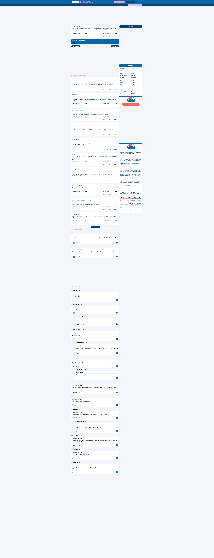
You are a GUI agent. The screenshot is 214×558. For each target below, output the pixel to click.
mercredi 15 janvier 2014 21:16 (81, 372)
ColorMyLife (79, 369)
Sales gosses (75, 169)
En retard (74, 124)
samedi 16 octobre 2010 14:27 (81, 424)
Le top (95, 5)
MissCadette (79, 421)
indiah (74, 409)
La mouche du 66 (76, 247)
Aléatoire (78, 5)
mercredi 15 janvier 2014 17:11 (81, 345)
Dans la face (75, 94)
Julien (74, 358)
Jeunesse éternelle (76, 79)
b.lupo (74, 233)
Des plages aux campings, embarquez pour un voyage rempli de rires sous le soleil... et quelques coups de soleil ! (94, 42)
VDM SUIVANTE (115, 46)
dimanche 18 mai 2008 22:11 (77, 452)
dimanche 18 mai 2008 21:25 (77, 399)
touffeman (75, 304)
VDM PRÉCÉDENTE (76, 46)
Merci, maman (75, 199)
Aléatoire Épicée (88, 5)
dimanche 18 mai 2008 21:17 (77, 249)
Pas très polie (75, 139)
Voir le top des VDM (130, 104)
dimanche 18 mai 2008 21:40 (77, 412)
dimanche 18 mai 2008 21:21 (77, 385)
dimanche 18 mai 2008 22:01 (77, 438)
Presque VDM (108, 5)
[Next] (100, 476)
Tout (73, 5)
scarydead (79, 316)
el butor (74, 462)
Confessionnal (101, 5)
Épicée (82, 5)
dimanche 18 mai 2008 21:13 (77, 235)
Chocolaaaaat (80, 342)
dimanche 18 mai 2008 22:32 (77, 465)
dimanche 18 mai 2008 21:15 (77, 307)
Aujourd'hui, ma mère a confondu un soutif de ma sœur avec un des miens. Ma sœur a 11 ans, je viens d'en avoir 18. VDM (94, 217)
